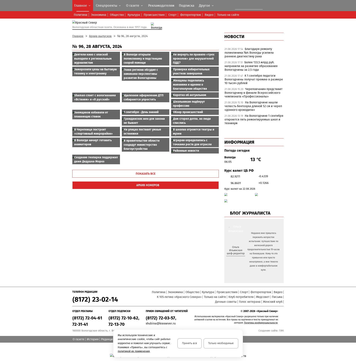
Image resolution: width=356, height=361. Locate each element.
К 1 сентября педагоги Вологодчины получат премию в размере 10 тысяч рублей (254, 79)
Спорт (172, 15)
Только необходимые (221, 343)
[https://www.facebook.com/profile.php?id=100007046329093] (239, 259)
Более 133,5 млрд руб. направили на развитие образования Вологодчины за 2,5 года (251, 66)
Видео (209, 15)
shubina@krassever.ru (161, 323)
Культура (134, 15)
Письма (277, 297)
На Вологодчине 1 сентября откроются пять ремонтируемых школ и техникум (254, 119)
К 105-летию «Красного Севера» (179, 297)
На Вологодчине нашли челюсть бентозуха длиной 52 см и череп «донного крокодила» (253, 106)
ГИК (281, 330)
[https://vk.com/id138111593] (235, 259)
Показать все (145, 173)
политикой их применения (134, 351)
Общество (117, 15)
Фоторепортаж (190, 15)
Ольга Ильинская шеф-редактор (236, 250)
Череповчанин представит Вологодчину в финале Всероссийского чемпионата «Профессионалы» (253, 92)
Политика (80, 15)
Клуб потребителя (241, 297)
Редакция (107, 339)
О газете (78, 339)
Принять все (189, 343)
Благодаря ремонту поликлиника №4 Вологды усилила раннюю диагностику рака (249, 52)
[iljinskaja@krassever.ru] (231, 259)
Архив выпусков (100, 36)
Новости (234, 36)
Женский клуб (272, 301)
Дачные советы (226, 301)
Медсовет (262, 297)
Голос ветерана (250, 301)
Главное (77, 36)
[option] (254, 53)
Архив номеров (147, 185)
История (93, 339)
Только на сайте (228, 15)
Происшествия (154, 15)
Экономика (98, 15)
